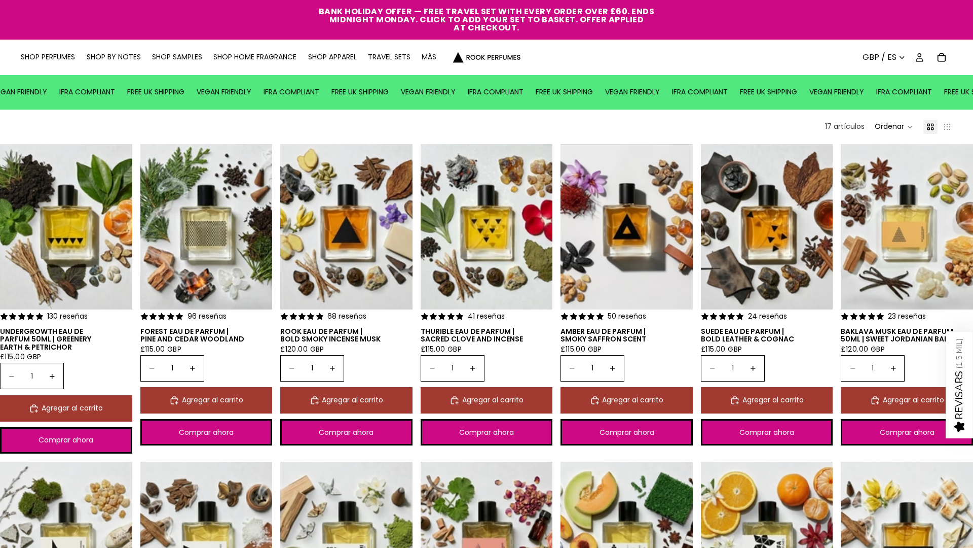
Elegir (125, 294)
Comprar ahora (66, 440)
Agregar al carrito (72, 408)
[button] (894, 127)
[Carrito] (941, 57)
